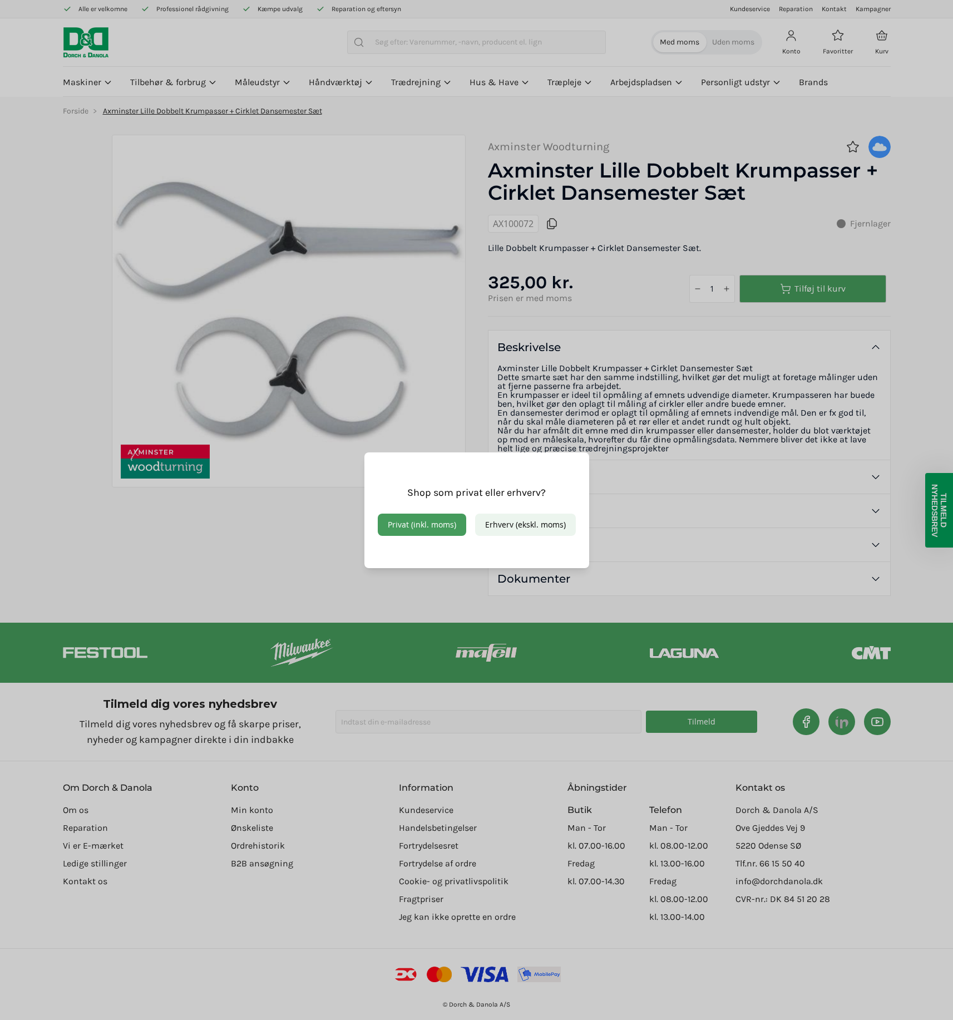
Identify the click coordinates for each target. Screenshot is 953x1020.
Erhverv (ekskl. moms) (525, 524)
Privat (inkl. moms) (422, 524)
